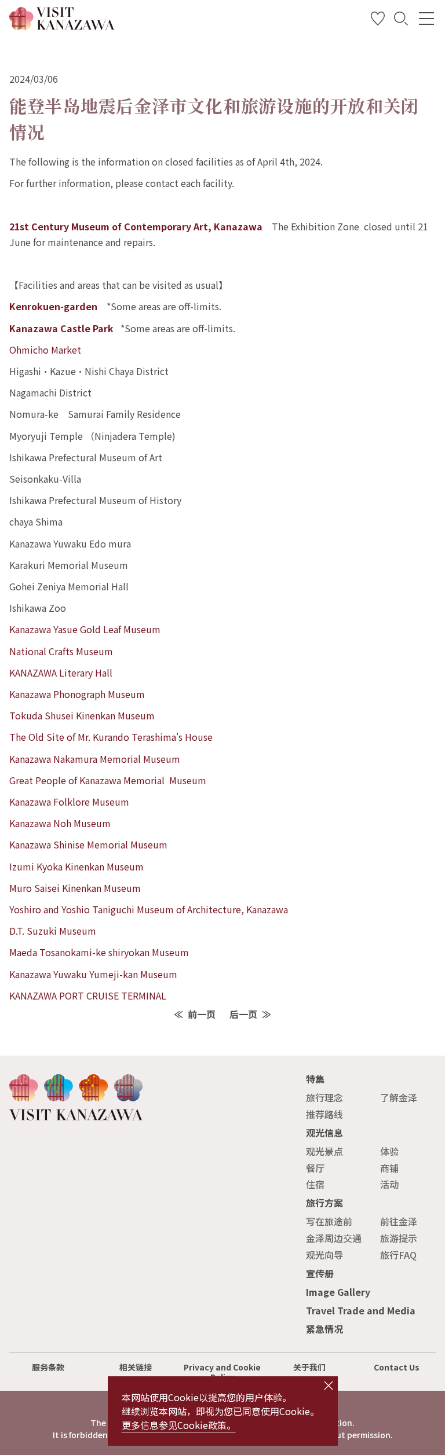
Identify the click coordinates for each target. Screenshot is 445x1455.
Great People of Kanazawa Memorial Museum (107, 780)
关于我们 (309, 1367)
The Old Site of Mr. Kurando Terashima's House (111, 737)
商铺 (389, 1168)
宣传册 (320, 1273)
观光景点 (324, 1151)
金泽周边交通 (334, 1238)
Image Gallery (338, 1292)
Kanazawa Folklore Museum (69, 802)
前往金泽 (398, 1221)
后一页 (243, 1014)
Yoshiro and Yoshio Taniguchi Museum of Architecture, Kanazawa (148, 909)
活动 (389, 1184)
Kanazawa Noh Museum (60, 823)
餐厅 (315, 1168)
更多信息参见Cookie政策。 (179, 1425)
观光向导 (324, 1255)
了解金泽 (398, 1097)
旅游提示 (398, 1238)
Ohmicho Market (45, 350)
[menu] (426, 18)
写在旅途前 (329, 1221)
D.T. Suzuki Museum (52, 931)
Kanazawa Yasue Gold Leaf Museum (85, 629)
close (328, 1385)
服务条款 (48, 1367)
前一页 (202, 1014)
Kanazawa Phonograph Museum (77, 694)
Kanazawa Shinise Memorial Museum (88, 844)
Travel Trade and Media (360, 1310)
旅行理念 (324, 1097)
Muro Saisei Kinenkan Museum (75, 888)
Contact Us (397, 1367)
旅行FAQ (398, 1255)
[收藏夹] (378, 21)
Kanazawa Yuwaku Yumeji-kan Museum (93, 974)
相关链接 (135, 1367)
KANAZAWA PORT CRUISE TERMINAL (87, 995)
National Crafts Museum (61, 651)
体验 (389, 1151)
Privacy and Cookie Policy (222, 1372)
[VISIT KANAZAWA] (62, 25)
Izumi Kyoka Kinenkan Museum (76, 866)
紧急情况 (324, 1329)
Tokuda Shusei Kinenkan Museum (82, 715)
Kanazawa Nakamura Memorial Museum (94, 759)
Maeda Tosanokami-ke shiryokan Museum (99, 952)
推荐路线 (324, 1114)
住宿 (315, 1184)
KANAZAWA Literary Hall (60, 672)
